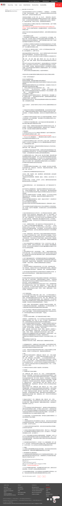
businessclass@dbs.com (33, 465)
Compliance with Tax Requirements (10, 500)
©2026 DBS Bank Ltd (37, 500)
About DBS (6, 487)
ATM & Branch (46, 1)
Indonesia (48, 492)
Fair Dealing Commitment (25, 498)
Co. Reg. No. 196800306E (8, 502)
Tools (19, 490)
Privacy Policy (15, 498)
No (43, 476)
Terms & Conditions (7, 498)
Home (6, 9)
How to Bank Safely (22, 492)
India (47, 490)
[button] (53, 5)
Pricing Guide (20, 489)
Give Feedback (21, 494)
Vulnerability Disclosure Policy (25, 500)
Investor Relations (7, 489)
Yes (39, 476)
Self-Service (20, 487)
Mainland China (49, 494)
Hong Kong (48, 489)
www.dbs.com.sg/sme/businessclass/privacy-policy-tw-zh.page (36, 135)
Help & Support (54, 1)
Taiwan (47, 495)
